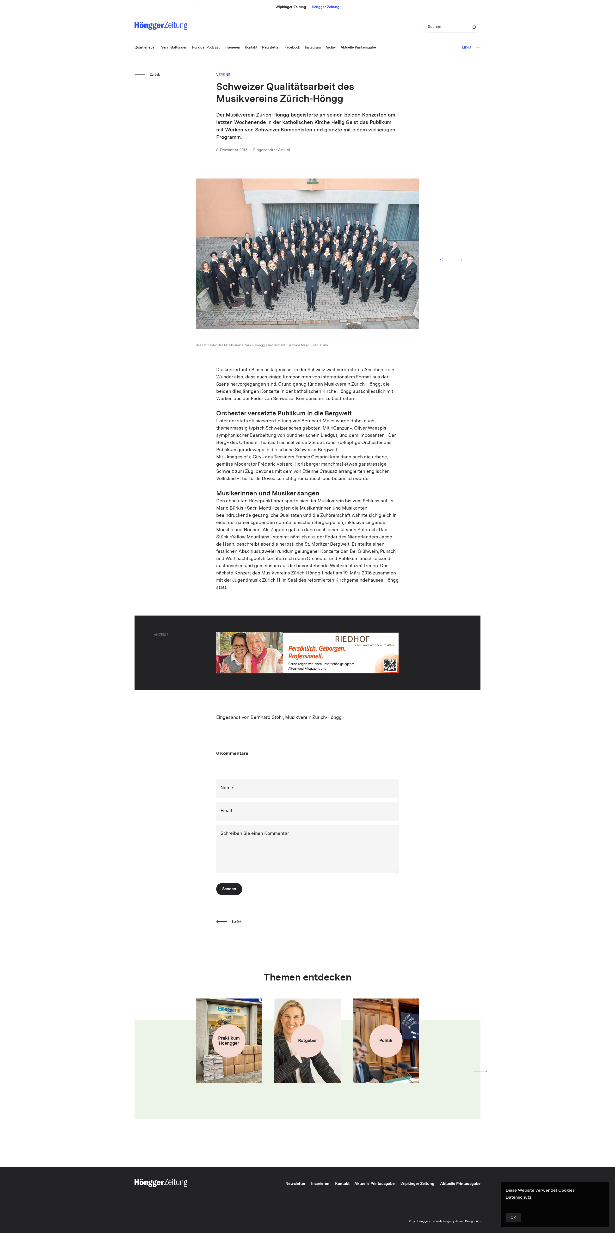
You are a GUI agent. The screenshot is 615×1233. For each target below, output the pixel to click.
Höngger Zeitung (325, 7)
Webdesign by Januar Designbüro (458, 1221)
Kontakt (342, 1184)
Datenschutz (519, 1197)
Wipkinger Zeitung (291, 7)
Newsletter (295, 1184)
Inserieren (320, 1184)
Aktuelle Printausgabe (374, 1184)
